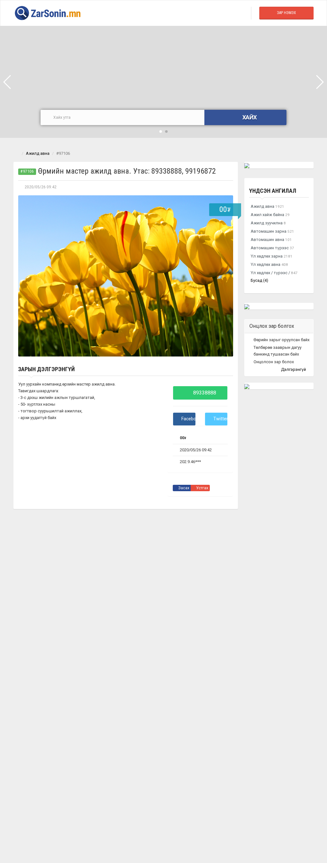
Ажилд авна (37, 153)
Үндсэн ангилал (272, 190)
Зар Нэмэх (286, 13)
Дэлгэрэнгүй (294, 369)
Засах (183, 488)
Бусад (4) (259, 280)
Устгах (201, 488)
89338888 (204, 393)
